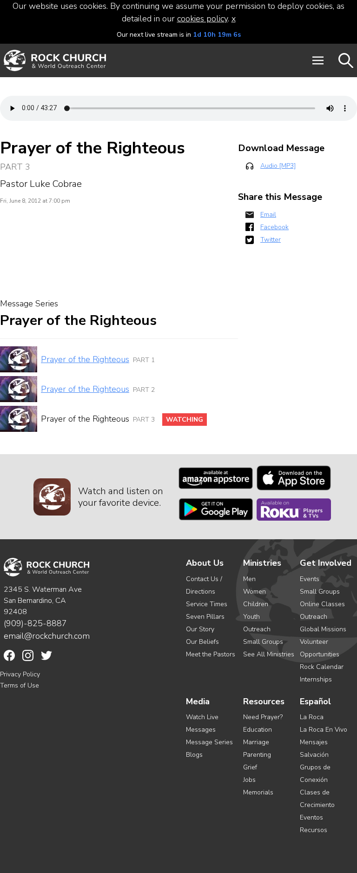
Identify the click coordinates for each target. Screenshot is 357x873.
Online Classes (322, 604)
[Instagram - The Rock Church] (27, 655)
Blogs (194, 754)
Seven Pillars (205, 616)
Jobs (249, 779)
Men (249, 579)
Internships (316, 679)
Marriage (256, 742)
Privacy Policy (20, 674)
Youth (251, 616)
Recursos (313, 830)
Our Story (200, 629)
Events (309, 579)
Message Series (209, 742)
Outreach (257, 629)
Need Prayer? (263, 717)
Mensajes (314, 742)
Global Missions (323, 629)
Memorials (258, 792)
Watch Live (202, 717)
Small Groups (263, 641)
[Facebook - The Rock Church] (9, 655)
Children (255, 604)
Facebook (274, 227)
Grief (250, 767)
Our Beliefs (202, 641)
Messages (201, 729)
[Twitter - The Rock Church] (46, 655)
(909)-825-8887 (35, 623)
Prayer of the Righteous (85, 359)
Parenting (257, 754)
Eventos (311, 817)
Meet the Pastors (210, 654)
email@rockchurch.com (47, 636)
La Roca (312, 717)
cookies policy (202, 18)
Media (198, 701)
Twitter (270, 239)
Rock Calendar (322, 666)
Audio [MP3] (278, 165)
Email (268, 214)
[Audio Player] (178, 108)
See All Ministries (268, 654)
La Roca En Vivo (323, 729)
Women (254, 591)
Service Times (206, 604)
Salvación (314, 754)
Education (257, 729)
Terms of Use (19, 685)
